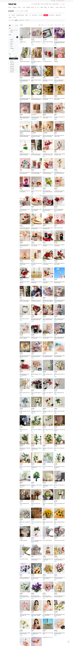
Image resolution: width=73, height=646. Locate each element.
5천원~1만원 (12, 62)
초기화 (17, 25)
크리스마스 (14, 17)
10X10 (12, 4)
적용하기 (14, 58)
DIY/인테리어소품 (51, 15)
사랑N (11, 46)
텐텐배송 (14, 30)
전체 (9, 15)
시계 (30, 15)
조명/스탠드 (13, 15)
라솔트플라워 (12, 48)
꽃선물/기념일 (46, 15)
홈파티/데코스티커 (58, 15)
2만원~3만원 (12, 66)
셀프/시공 (10, 17)
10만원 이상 (12, 71)
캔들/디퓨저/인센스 (21, 20)
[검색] (63, 4)
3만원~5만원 (12, 68)
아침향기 (11, 44)
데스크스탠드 (40, 15)
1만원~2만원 (12, 64)
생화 (12, 20)
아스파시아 (11, 41)
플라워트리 (11, 39)
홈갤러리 (26, 15)
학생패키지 (27, 20)
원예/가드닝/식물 (34, 15)
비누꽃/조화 (16, 20)
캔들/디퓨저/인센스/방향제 (20, 15)
